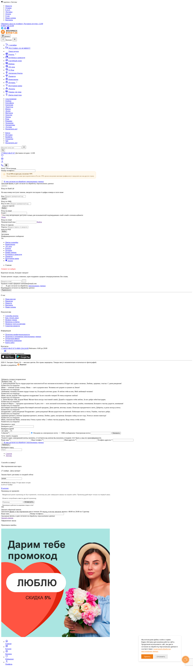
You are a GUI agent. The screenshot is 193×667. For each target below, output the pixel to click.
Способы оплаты (11, 316)
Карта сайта (9, 342)
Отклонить (161, 657)
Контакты (9, 305)
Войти (4, 199)
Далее (4, 186)
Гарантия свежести (12, 326)
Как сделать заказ (12, 318)
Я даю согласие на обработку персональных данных (24, 181)
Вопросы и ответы (12, 322)
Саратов (9, 454)
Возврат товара (11, 320)
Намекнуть (5, 445)
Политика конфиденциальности (17, 334)
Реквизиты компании (13, 340)
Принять (147, 657)
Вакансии (9, 301)
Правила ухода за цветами (15, 324)
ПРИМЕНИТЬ (29, 502)
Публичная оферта (12, 338)
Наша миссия (10, 299)
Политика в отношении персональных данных (23, 336)
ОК (2, 507)
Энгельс (9, 456)
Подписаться (6, 290)
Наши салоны (10, 307)
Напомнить (116, 433)
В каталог (5, 488)
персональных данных (37, 286)
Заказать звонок (7, 518)
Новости (8, 303)
